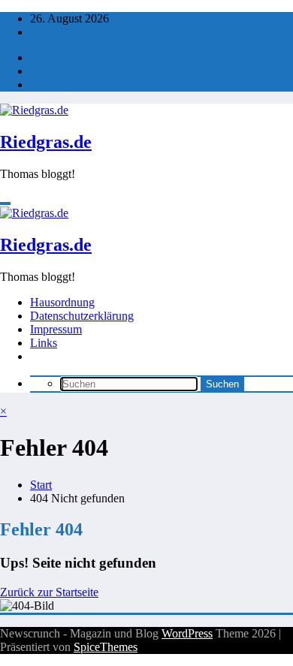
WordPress (187, 633)
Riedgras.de (46, 142)
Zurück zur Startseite (49, 592)
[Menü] (5, 203)
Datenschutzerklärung (82, 315)
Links (43, 342)
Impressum (56, 329)
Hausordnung (62, 302)
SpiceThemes (105, 646)
